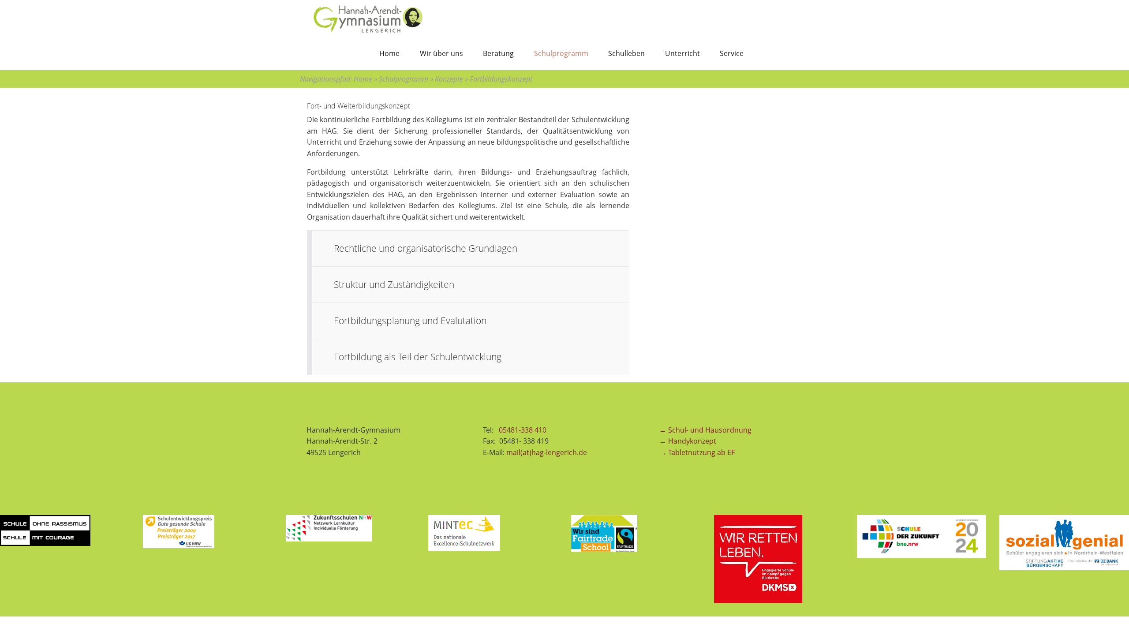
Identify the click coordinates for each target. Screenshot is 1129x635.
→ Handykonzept (687, 441)
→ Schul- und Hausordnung (705, 430)
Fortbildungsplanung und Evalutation (410, 320)
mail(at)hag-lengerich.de (546, 452)
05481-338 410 (523, 430)
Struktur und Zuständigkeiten (394, 284)
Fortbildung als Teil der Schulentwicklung (417, 357)
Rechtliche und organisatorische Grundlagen (425, 248)
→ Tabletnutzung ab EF (697, 452)
